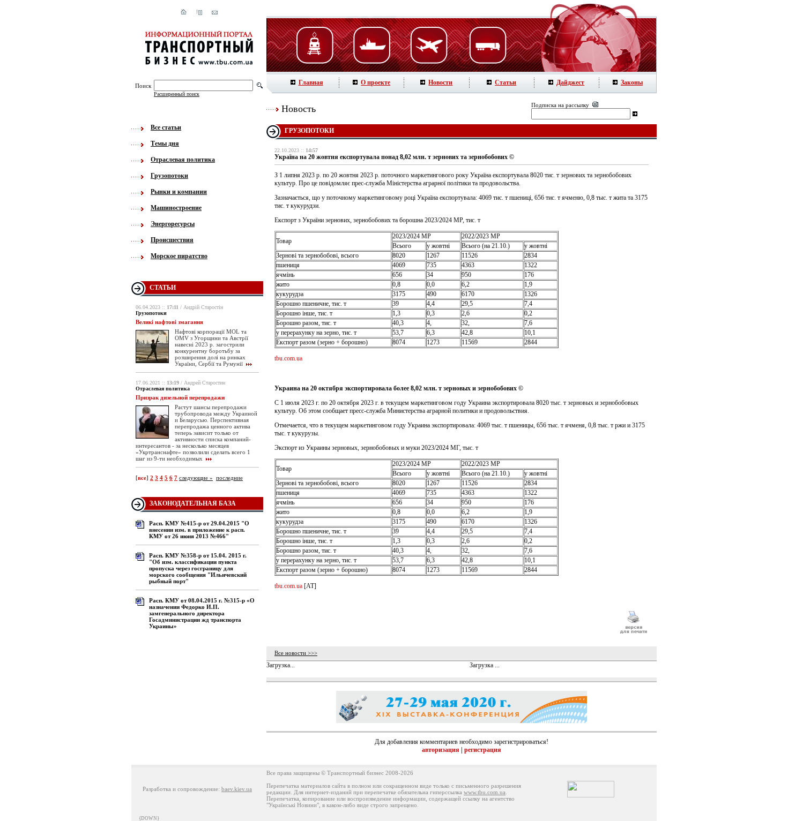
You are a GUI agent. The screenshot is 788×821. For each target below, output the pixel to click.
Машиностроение (176, 208)
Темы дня (165, 143)
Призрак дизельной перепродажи (180, 397)
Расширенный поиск (176, 94)
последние (229, 477)
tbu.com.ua (288, 358)
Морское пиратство (179, 256)
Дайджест (570, 82)
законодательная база (193, 503)
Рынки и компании (179, 191)
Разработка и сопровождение (180, 789)
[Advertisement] (441, 622)
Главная (311, 82)
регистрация (482, 750)
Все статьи (166, 127)
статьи (163, 287)
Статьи (505, 82)
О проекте (375, 82)
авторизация (440, 750)
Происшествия (172, 240)
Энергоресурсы (173, 224)
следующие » (196, 477)
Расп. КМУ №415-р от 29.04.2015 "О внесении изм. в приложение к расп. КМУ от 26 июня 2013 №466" (199, 529)
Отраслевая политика (183, 159)
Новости (440, 82)
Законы (632, 82)
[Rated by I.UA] (590, 795)
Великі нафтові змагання (169, 322)
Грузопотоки (169, 175)
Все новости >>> (295, 653)
